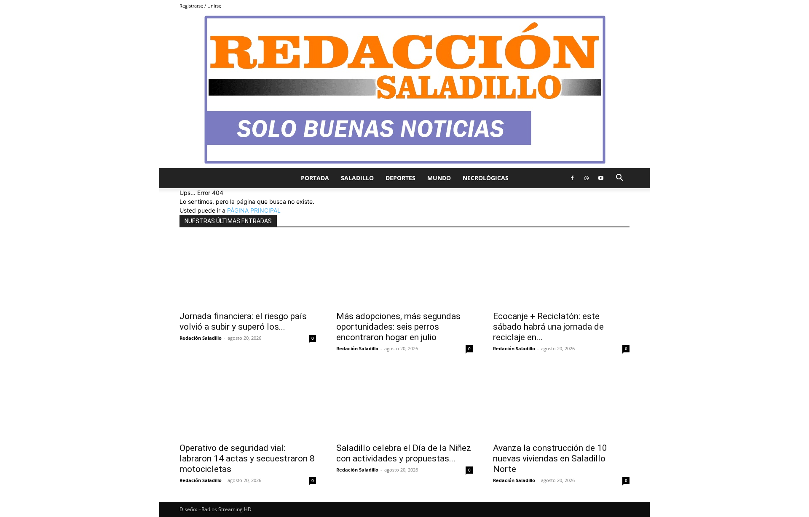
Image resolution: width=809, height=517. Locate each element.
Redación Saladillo (200, 338)
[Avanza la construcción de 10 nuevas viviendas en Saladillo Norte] (561, 403)
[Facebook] (572, 178)
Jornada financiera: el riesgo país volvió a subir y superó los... (243, 321)
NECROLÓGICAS (486, 178)
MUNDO (439, 178)
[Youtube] (601, 178)
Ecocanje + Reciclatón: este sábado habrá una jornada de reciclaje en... (548, 326)
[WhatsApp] (586, 178)
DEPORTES (400, 178)
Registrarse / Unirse (200, 6)
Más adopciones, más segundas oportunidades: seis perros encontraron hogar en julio (398, 326)
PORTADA (315, 178)
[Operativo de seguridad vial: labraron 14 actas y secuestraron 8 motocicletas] (247, 403)
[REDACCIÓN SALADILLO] (404, 90)
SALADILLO (357, 178)
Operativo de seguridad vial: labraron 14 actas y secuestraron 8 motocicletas (247, 458)
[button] (619, 179)
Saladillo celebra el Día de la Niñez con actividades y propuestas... (403, 453)
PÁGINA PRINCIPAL (254, 210)
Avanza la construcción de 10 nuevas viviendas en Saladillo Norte (550, 458)
